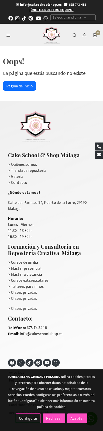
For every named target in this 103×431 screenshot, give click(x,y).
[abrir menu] (8, 35)
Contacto (19, 182)
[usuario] (84, 35)
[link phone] (99, 146)
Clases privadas (24, 292)
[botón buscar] (74, 35)
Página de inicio (19, 85)
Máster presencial (26, 268)
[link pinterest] (30, 18)
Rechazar (54, 418)
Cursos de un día (24, 262)
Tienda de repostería (28, 170)
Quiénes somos (24, 164)
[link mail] (99, 155)
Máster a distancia (26, 274)
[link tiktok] (24, 18)
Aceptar (77, 418)
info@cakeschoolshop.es (41, 4)
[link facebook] (10, 18)
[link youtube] (38, 18)
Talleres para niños (27, 286)
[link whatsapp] (46, 18)
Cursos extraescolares (29, 280)
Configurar (28, 418)
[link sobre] (51, 129)
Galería (17, 176)
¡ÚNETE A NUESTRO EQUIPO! (52, 10)
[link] (51, 35)
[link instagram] (17, 18)
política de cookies (51, 406)
